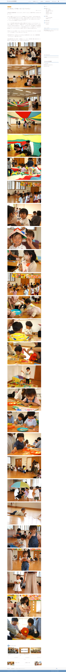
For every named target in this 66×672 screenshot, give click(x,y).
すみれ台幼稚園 (12, 1)
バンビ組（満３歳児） (49, 17)
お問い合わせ (54, 1)
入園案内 (41, 1)
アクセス (47, 14)
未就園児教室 (47, 1)
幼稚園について (35, 1)
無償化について (48, 18)
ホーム (30, 1)
